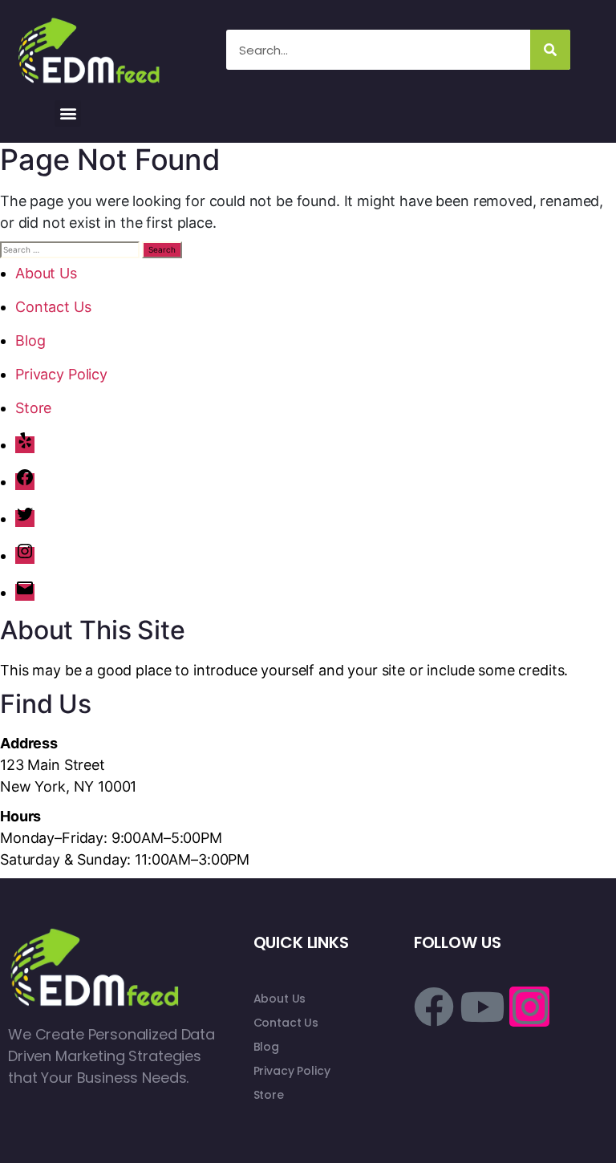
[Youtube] (482, 1007)
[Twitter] (24, 518)
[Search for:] (70, 249)
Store (33, 407)
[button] (68, 113)
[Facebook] (24, 481)
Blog (30, 340)
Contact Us (53, 306)
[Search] (550, 50)
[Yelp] (24, 444)
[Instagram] (24, 555)
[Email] (24, 592)
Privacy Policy (61, 374)
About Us (46, 273)
